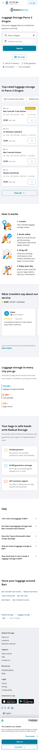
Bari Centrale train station (11, 592)
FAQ (3, 657)
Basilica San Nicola (30, 592)
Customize (18, 747)
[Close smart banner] (3, 3)
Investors (5, 640)
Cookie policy (7, 690)
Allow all (19, 742)
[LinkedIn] (12, 708)
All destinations (8, 670)
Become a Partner (9, 644)
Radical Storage (7, 615)
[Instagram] (9, 708)
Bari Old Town (22, 596)
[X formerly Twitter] (5, 708)
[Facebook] (2, 708)
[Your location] (33, 35)
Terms (4, 683)
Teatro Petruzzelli (8, 596)
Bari (3, 618)
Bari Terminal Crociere (21, 600)
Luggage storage (23, 615)
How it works (7, 654)
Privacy (4, 687)
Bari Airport (6, 600)
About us (5, 637)
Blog (3, 673)
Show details (30, 736)
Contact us (6, 660)
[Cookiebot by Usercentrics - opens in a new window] (28, 720)
